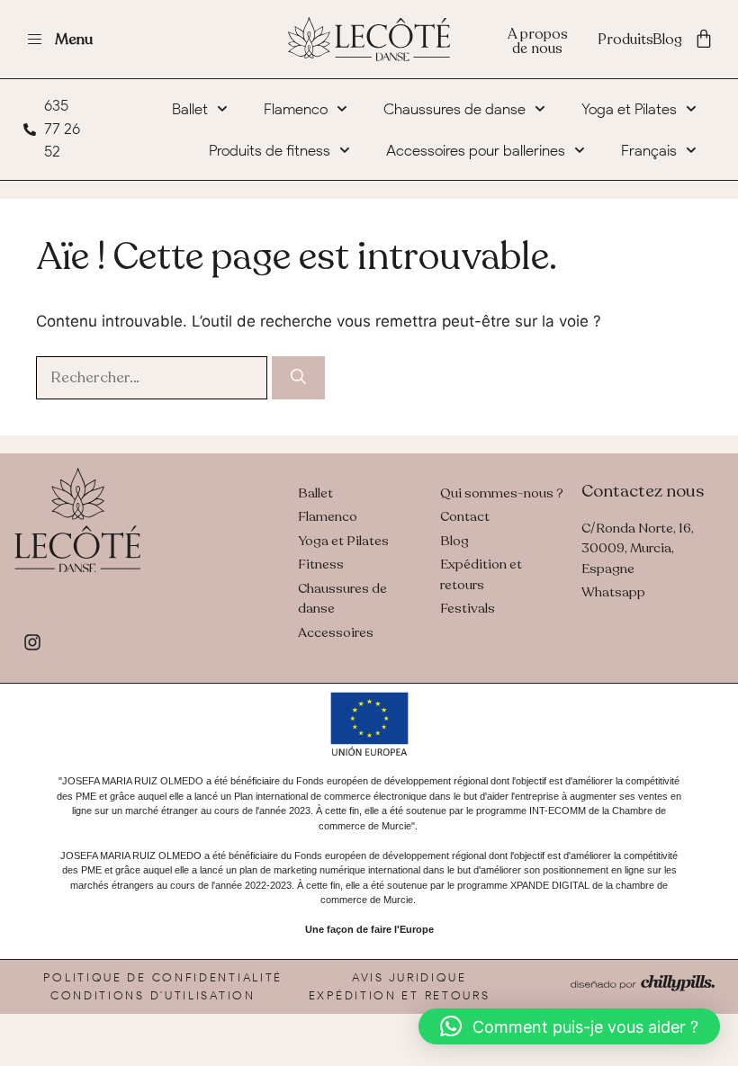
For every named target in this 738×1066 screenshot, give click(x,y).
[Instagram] (32, 642)
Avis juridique (409, 977)
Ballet (190, 109)
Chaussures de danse (454, 109)
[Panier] (703, 38)
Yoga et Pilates (629, 109)
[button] (569, 1026)
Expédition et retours (399, 995)
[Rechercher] (298, 377)
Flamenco (296, 109)
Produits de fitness (269, 150)
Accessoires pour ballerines (475, 150)
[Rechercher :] (154, 377)
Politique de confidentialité (163, 977)
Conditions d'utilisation (153, 995)
